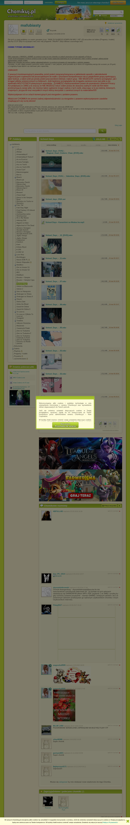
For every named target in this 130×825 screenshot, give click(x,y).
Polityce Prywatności (110, 822)
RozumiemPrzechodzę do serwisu (65, 425)
